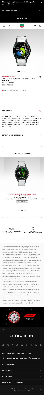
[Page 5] (26, 71)
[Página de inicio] (22, 26)
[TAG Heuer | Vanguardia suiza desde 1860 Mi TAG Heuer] (22, 336)
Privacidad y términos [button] (12, 382)
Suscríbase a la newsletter (18, 353)
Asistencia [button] (7, 376)
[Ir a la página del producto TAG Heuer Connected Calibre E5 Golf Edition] (22, 174)
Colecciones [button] (8, 365)
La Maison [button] (7, 370)
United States (10, 10)
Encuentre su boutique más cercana (23, 358)
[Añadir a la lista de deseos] (40, 77)
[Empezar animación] (19, 210)
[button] (40, 26)
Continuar (29, 18)
